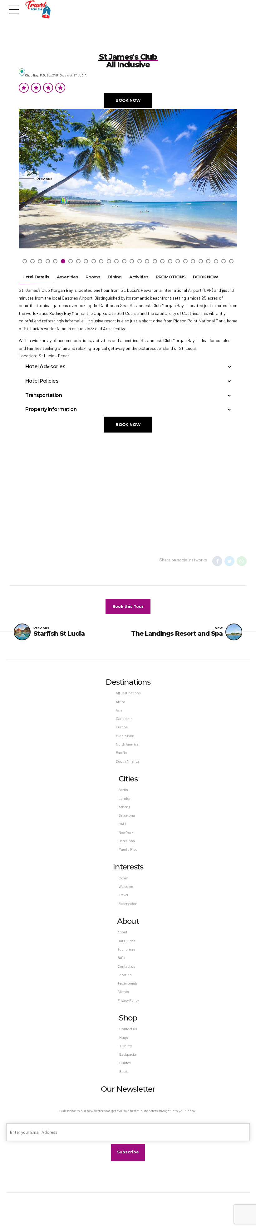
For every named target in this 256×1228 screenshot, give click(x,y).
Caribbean (124, 719)
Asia (119, 710)
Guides (124, 1063)
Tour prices (126, 949)
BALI (122, 824)
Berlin (123, 790)
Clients (123, 992)
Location (124, 975)
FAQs (121, 958)
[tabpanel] (128, 178)
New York (126, 832)
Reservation (128, 904)
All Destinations (128, 693)
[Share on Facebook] (217, 561)
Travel (123, 895)
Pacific (121, 753)
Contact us (126, 966)
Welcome (126, 886)
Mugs (123, 1037)
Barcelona (127, 815)
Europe (122, 727)
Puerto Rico (128, 849)
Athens (124, 807)
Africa (120, 702)
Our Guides (126, 941)
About (122, 932)
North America (127, 744)
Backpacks (127, 1054)
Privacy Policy (128, 1000)
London (125, 798)
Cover (123, 878)
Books (124, 1071)
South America (127, 761)
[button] (35, 178)
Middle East (125, 736)
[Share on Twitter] (229, 561)
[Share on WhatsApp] (242, 561)
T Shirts (125, 1046)
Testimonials (127, 983)
